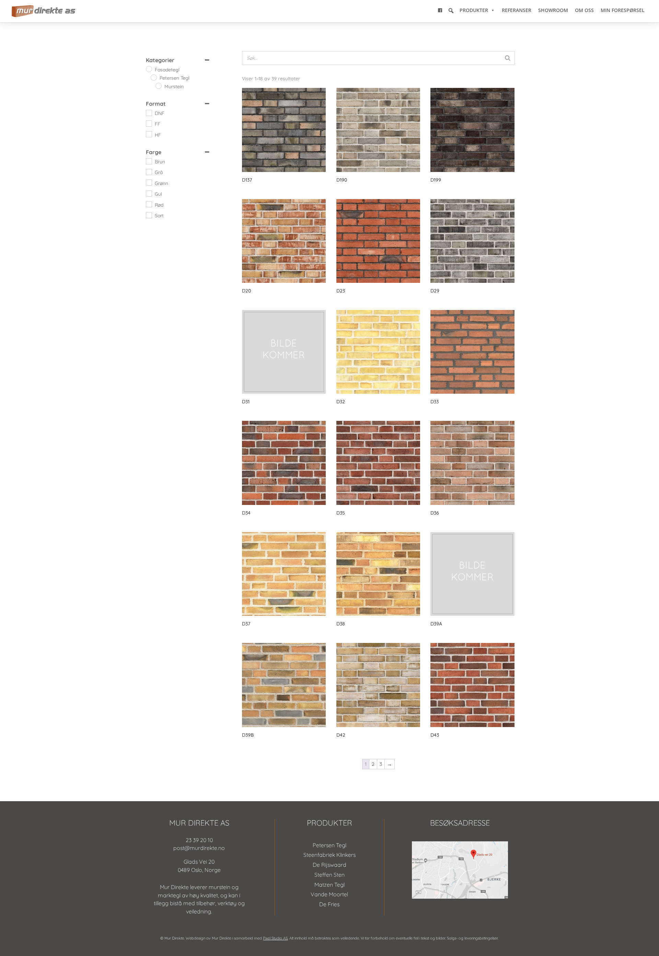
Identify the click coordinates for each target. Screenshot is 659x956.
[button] (451, 10)
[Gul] (148, 193)
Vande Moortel (329, 894)
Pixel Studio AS (275, 938)
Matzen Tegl (329, 884)
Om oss (584, 10)
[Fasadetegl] (148, 68)
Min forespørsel (623, 10)
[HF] (148, 134)
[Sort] (148, 215)
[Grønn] (148, 182)
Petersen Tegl (329, 845)
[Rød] (148, 204)
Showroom (553, 10)
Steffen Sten (329, 874)
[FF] (148, 123)
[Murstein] (158, 85)
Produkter (474, 10)
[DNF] (148, 112)
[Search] (508, 58)
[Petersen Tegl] (153, 77)
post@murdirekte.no (199, 847)
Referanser (516, 10)
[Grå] (148, 171)
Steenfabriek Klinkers (329, 854)
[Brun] (148, 161)
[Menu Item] (440, 10)
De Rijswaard (329, 864)
